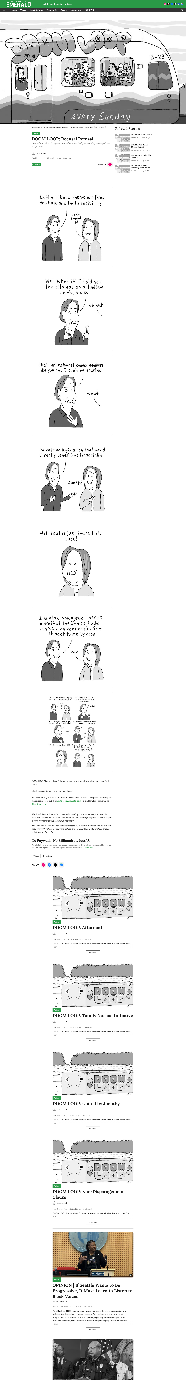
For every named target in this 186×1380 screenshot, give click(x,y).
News (14, 10)
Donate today (89, 847)
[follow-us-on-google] (61, 865)
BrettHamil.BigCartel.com (69, 800)
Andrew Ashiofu (60, 1301)
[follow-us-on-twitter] (55, 865)
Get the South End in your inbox (57, 4)
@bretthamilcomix (40, 804)
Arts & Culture (36, 10)
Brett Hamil (41, 153)
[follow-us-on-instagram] (110, 164)
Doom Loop (47, 856)
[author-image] (33, 153)
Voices (23, 10)
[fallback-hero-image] (122, 137)
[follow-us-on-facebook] (49, 865)
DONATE (89, 10)
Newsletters (76, 10)
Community (52, 10)
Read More (93, 953)
